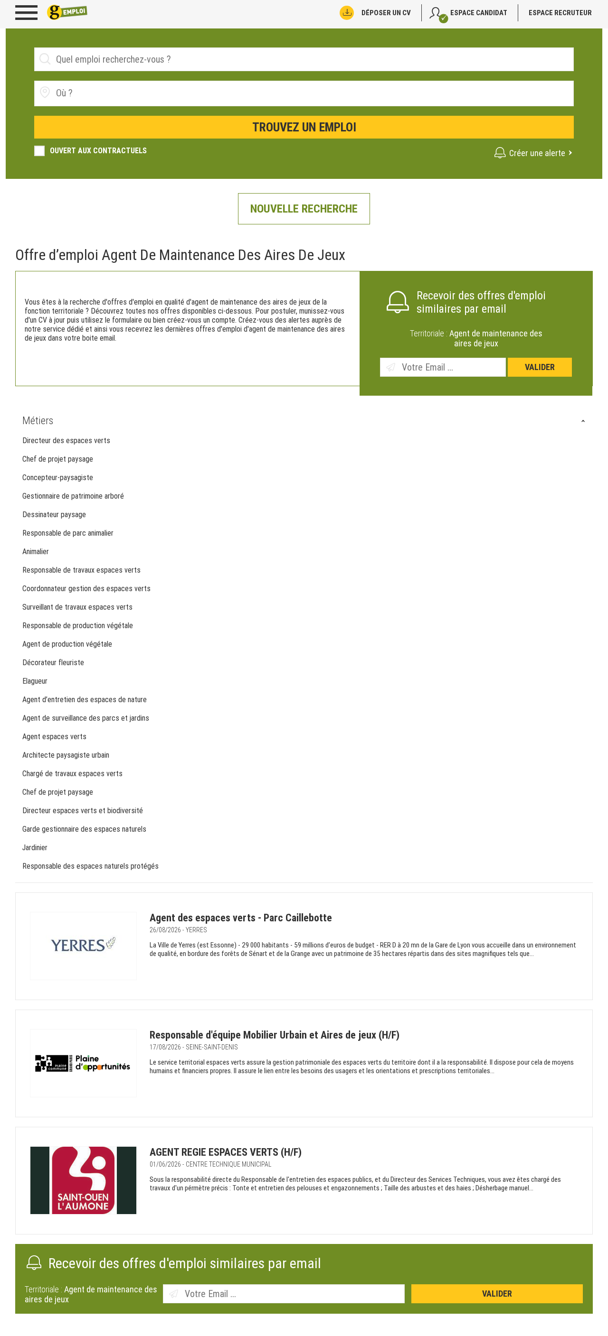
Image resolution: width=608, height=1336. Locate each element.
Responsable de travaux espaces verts (81, 570)
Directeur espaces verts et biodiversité (83, 810)
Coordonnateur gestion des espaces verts (86, 588)
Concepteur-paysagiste (57, 477)
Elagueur (35, 681)
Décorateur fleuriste (53, 662)
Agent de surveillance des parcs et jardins (85, 718)
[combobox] (304, 93)
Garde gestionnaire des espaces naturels (85, 829)
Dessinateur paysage (54, 514)
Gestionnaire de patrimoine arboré (73, 496)
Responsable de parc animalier (68, 533)
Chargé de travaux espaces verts (73, 773)
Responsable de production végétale (77, 625)
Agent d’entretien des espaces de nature (84, 699)
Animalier (35, 551)
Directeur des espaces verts (66, 440)
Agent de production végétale (67, 644)
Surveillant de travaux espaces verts (77, 607)
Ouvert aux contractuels (98, 150)
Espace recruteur (560, 13)
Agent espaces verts (54, 736)
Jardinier (35, 847)
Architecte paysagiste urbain (65, 755)
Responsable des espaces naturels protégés (91, 866)
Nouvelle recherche (304, 208)
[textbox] (109, 93)
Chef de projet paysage (57, 459)
